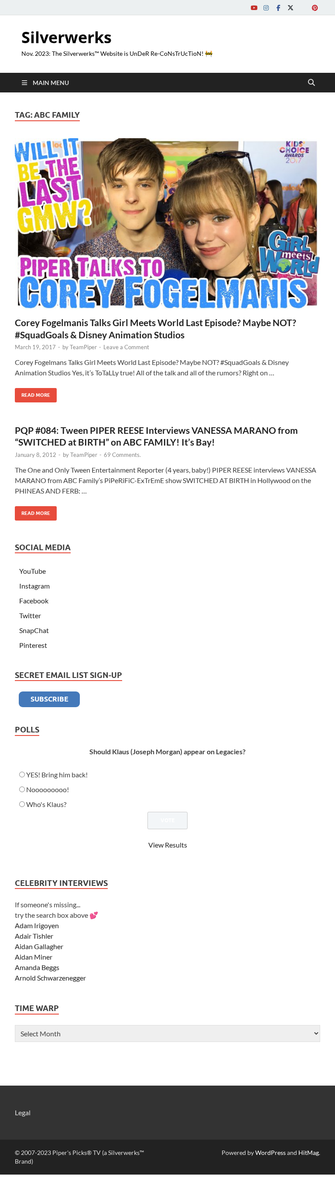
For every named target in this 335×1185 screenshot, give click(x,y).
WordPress (270, 1152)
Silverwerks (66, 37)
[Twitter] (290, 7)
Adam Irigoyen (37, 925)
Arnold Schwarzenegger (50, 978)
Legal (23, 1112)
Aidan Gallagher (39, 946)
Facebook (33, 600)
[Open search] (311, 83)
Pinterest (33, 645)
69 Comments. (122, 454)
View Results (167, 845)
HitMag (308, 1152)
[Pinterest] (315, 7)
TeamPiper (83, 347)
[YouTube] (254, 7)
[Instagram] (266, 7)
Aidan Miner (33, 957)
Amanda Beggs (37, 967)
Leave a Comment (126, 347)
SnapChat (34, 630)
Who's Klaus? (46, 804)
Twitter (30, 615)
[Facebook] (278, 7)
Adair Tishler (34, 936)
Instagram (34, 586)
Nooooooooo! (47, 789)
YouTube (32, 571)
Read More (32, 393)
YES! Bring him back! (57, 774)
